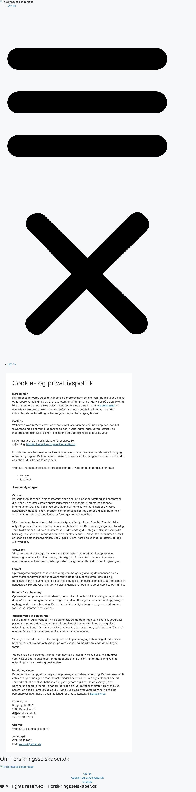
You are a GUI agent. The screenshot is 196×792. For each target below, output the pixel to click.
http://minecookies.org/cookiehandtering (51, 444)
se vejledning (106, 405)
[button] (87, 187)
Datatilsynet (97, 693)
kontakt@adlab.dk (30, 744)
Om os (12, 5)
